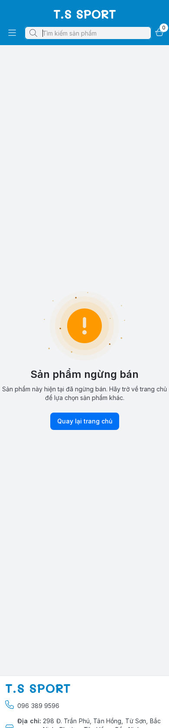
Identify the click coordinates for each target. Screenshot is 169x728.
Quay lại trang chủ (84, 421)
